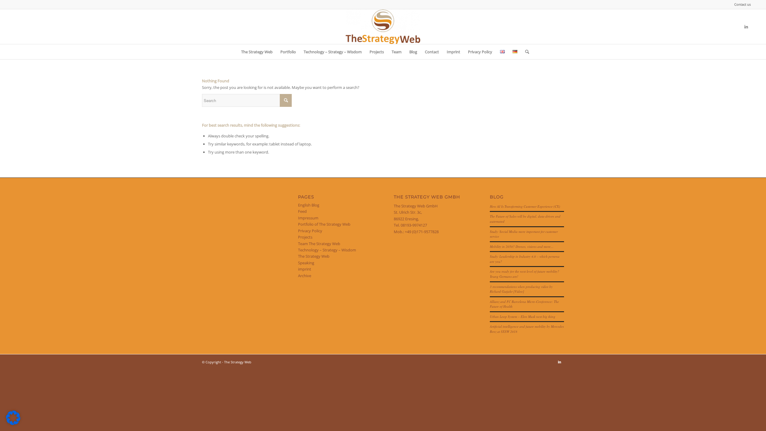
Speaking (306, 262)
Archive (304, 275)
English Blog (308, 205)
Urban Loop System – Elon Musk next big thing (522, 316)
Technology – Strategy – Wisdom (327, 250)
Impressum (308, 218)
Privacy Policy (310, 230)
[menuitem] (741, 4)
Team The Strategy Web (319, 243)
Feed (302, 211)
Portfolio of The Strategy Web (324, 224)
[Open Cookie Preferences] (13, 423)
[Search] (525, 51)
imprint (304, 269)
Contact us (742, 4)
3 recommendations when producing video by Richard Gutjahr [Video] (521, 289)
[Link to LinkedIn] (746, 26)
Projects (305, 237)
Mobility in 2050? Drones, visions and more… (522, 246)
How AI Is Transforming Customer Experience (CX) (525, 206)
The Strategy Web (313, 256)
